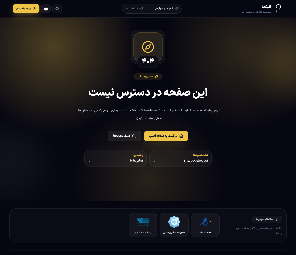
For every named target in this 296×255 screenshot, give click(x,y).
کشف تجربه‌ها (121, 136)
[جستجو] (57, 8)
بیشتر (134, 8)
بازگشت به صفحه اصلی (163, 136)
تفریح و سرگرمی (163, 8)
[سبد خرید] (46, 8)
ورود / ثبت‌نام (23, 9)
